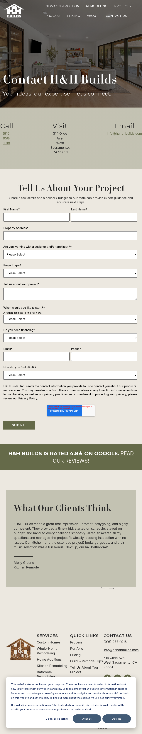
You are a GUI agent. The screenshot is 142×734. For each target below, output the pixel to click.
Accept (87, 718)
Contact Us (116, 16)
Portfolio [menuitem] (76, 648)
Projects (122, 6)
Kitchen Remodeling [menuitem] (52, 666)
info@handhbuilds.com (124, 133)
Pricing (73, 16)
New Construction (62, 6)
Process (52, 16)
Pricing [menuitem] (75, 655)
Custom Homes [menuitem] (48, 642)
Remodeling (96, 6)
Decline (116, 718)
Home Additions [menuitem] (49, 659)
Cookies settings (57, 718)
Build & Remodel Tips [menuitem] (86, 661)
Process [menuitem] (76, 642)
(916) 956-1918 (7, 138)
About (92, 16)
